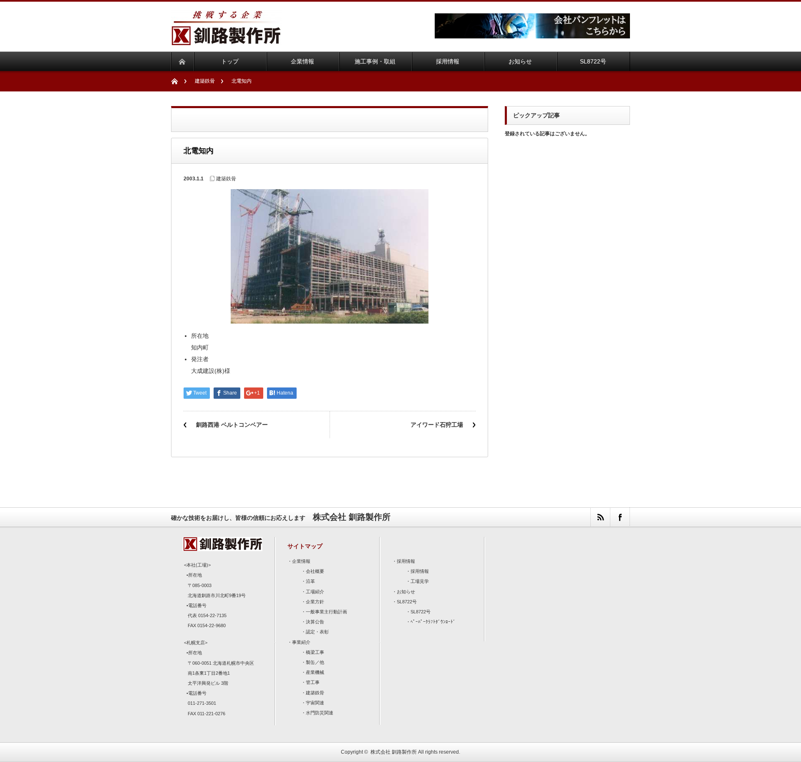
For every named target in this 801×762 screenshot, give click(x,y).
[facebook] (620, 517)
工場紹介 (315, 591)
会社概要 (315, 571)
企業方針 (315, 601)
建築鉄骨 (205, 81)
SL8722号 (407, 601)
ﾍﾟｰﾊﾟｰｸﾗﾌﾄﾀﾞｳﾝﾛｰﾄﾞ (433, 621)
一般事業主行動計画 (326, 611)
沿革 (310, 581)
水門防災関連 (319, 712)
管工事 (313, 682)
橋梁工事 (315, 652)
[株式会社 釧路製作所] (226, 40)
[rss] (600, 517)
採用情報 (406, 561)
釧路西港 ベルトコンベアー (232, 424)
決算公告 (315, 621)
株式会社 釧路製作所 (393, 752)
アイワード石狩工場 (437, 424)
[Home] (178, 81)
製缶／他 (315, 662)
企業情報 (301, 561)
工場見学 (420, 581)
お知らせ (406, 591)
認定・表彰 (317, 631)
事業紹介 (301, 642)
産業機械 (315, 672)
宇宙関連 (315, 702)
